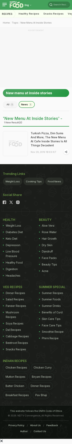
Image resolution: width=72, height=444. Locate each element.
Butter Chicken (15, 385)
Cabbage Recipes (17, 336)
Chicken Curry (43, 367)
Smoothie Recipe (53, 331)
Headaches (13, 275)
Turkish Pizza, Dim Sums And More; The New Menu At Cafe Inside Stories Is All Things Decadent (49, 139)
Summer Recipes (52, 293)
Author (24, 431)
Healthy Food (14, 262)
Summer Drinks (51, 305)
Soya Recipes (14, 323)
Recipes (7, 13)
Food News (54, 181)
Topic (15, 22)
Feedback (52, 425)
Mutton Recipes (15, 376)
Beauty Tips (49, 264)
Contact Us (40, 431)
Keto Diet (11, 238)
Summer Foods (51, 299)
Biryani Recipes (41, 376)
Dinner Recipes (15, 293)
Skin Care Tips (51, 318)
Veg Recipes (12, 287)
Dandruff (47, 251)
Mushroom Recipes (12, 315)
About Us (35, 425)
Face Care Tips (51, 325)
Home (6, 22)
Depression (13, 245)
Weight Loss (12, 181)
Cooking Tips (34, 181)
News (26, 104)
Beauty (45, 220)
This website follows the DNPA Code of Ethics (36, 411)
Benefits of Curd (52, 312)
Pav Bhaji (41, 395)
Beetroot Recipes (17, 342)
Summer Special (52, 287)
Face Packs (49, 258)
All (9, 104)
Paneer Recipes (16, 305)
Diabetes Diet (14, 232)
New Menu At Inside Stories (36, 22)
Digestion (12, 269)
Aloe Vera (48, 225)
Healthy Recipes (29, 13)
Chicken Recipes (16, 367)
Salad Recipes (15, 299)
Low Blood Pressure (12, 254)
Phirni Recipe (50, 338)
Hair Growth (49, 238)
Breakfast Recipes (17, 395)
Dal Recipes (13, 329)
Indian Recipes (15, 361)
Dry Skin (47, 245)
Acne (45, 271)
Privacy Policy (16, 425)
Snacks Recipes (53, 13)
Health (9, 220)
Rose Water (49, 232)
